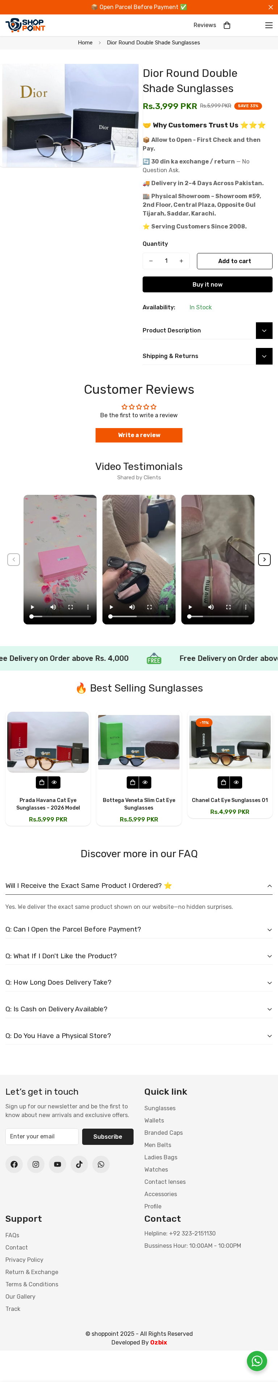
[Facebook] (14, 1164)
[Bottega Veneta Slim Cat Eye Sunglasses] (139, 742)
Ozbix (158, 1342)
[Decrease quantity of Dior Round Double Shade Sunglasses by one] (151, 261)
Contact (16, 1247)
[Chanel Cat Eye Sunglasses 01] (230, 742)
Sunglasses (160, 1108)
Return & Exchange (31, 1272)
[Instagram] (36, 1164)
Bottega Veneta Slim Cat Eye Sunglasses (139, 804)
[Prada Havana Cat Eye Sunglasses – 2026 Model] (48, 742)
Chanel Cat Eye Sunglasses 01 (230, 800)
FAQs (12, 1235)
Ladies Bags (160, 1157)
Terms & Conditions (31, 1284)
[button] (227, 25)
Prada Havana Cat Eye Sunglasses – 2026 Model (48, 804)
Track (12, 1308)
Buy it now (208, 284)
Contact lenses (165, 1181)
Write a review (139, 435)
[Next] (264, 559)
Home (85, 42)
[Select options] (42, 782)
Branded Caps (163, 1132)
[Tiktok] (79, 1164)
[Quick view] (54, 782)
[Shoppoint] (25, 25)
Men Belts (157, 1145)
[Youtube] (57, 1164)
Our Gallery (20, 1296)
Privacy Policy (24, 1259)
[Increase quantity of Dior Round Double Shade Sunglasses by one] (181, 261)
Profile (152, 1206)
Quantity (155, 243)
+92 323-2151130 (192, 1233)
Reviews (205, 25)
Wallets (154, 1120)
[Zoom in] (127, 79)
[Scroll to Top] (264, 1342)
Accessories (160, 1194)
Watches (156, 1169)
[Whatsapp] (101, 1164)
